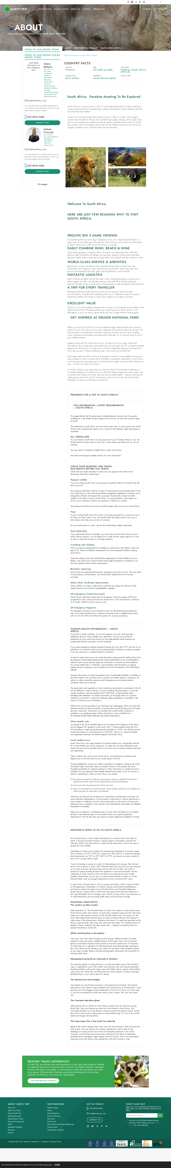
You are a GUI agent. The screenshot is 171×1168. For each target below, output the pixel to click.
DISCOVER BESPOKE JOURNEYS (43, 1081)
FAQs (10, 1124)
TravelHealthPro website (104, 588)
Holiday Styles (61, 9)
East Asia (51, 1119)
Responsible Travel (15, 1119)
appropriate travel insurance (120, 639)
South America (53, 1113)
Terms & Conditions (30, 1142)
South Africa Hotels (111, 48)
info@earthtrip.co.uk (37, 100)
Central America (54, 1116)
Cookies (44, 1142)
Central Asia (52, 1127)
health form (99, 450)
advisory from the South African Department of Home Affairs (104, 558)
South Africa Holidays (86, 48)
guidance (87, 713)
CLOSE (57, 1165)
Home (66, 55)
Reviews (11, 1130)
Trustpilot (144, 1)
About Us (75, 9)
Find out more (47, 1165)
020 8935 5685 (161, 9)
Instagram (128, 1)
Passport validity (89, 455)
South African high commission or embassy (115, 560)
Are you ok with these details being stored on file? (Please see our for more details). (145, 1122)
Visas (76, 455)
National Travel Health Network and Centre (91, 715)
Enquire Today (42, 123)
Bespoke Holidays (15, 1127)
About (68, 48)
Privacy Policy (55, 1142)
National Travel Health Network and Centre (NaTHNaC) (97, 660)
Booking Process (14, 1116)
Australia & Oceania (55, 1130)
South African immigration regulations (110, 493)
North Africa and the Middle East (60, 1124)
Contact (87, 9)
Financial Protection (16, 1121)
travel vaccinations (97, 675)
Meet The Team (14, 1110)
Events (10, 1132)
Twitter (132, 1)
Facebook (136, 1)
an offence (98, 536)
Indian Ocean (52, 1107)
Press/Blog (99, 9)
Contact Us (94, 1120)
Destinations (44, 9)
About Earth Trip (14, 1113)
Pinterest (140, 1)
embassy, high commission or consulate (116, 698)
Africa (49, 1110)
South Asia (51, 1121)
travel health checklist (119, 675)
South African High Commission (119, 525)
